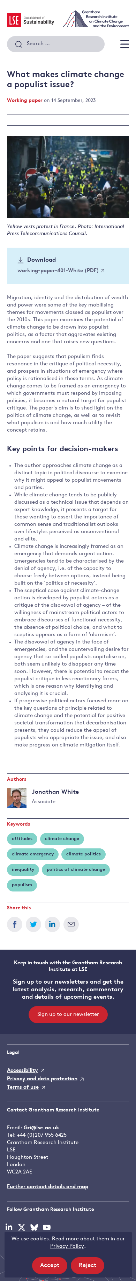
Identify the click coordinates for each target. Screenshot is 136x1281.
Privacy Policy (67, 1246)
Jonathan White (55, 792)
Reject (91, 1268)
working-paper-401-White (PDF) (58, 271)
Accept (53, 1268)
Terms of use (23, 1087)
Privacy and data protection (42, 1079)
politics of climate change (76, 869)
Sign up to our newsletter (68, 1014)
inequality (23, 869)
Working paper (25, 100)
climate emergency (33, 854)
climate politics (83, 854)
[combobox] (56, 44)
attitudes (22, 838)
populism (22, 885)
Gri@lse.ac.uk (41, 1128)
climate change (62, 838)
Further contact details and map (47, 1187)
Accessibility (22, 1070)
